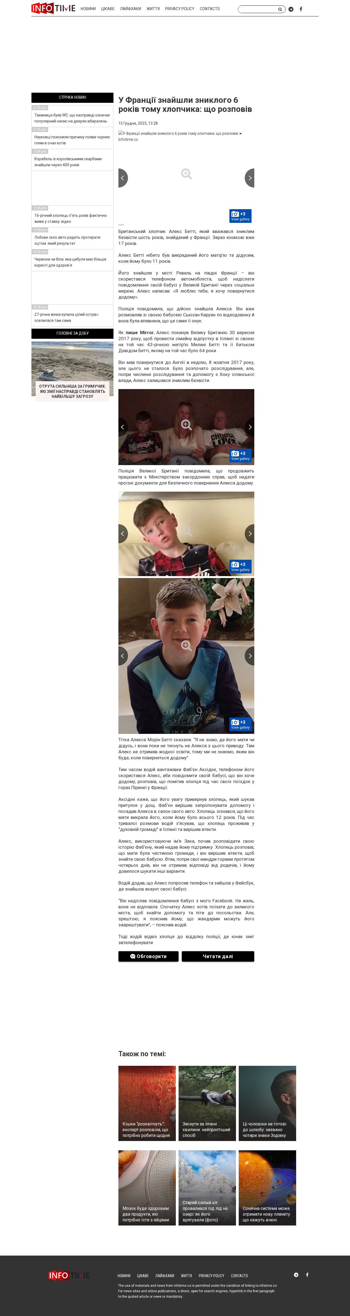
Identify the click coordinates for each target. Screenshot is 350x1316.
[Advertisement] (175, 55)
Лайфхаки (130, 9)
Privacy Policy (179, 9)
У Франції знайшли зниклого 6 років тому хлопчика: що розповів (185, 104)
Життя (153, 9)
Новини (88, 9)
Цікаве (108, 9)
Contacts (210, 9)
